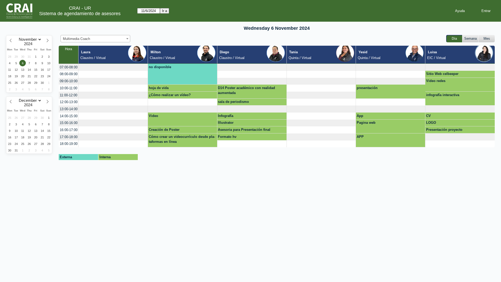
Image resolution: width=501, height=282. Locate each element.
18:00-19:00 (68, 144)
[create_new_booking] (113, 67)
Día (454, 38)
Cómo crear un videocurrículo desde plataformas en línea (182, 139)
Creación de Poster (164, 130)
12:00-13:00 (68, 102)
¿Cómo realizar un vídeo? (170, 95)
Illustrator (226, 123)
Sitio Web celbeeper (442, 74)
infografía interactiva (442, 95)
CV (428, 116)
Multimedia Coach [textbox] (76, 39)
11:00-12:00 (68, 95)
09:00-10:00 (68, 81)
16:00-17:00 (68, 130)
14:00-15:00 (68, 116)
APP (360, 137)
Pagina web (366, 123)
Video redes (435, 81)
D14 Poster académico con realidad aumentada (246, 90)
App (360, 116)
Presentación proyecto (444, 130)
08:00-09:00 (68, 74)
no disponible (160, 67)
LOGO (431, 123)
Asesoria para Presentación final (244, 130)
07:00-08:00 (68, 67)
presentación (367, 88)
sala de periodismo (233, 102)
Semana (470, 38)
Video (153, 116)
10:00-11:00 (68, 88)
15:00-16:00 (68, 123)
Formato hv (227, 137)
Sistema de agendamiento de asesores (80, 13)
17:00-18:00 (68, 137)
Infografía (225, 116)
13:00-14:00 (68, 109)
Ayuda (460, 11)
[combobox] (95, 38)
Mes (487, 38)
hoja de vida (159, 88)
